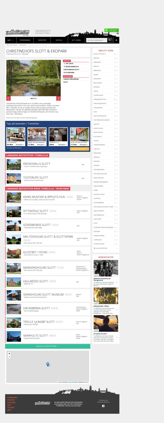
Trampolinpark (99, 236)
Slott (96, 223)
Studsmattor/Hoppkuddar (103, 227)
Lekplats (97, 149)
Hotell (59, 40)
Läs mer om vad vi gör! (73, 406)
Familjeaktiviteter (100, 99)
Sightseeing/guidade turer (103, 207)
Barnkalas (97, 70)
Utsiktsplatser (99, 244)
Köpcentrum (98, 132)
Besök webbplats (72, 67)
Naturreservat (99, 170)
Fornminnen (98, 108)
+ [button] (9, 353)
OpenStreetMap (73, 382)
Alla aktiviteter (101, 248)
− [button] (9, 356)
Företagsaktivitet (100, 103)
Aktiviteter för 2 (100, 54)
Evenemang (25, 40)
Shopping (97, 198)
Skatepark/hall (99, 215)
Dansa (96, 91)
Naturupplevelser (100, 174)
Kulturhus (98, 137)
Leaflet (59, 382)
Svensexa (97, 231)
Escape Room (98, 95)
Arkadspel (97, 62)
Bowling (97, 87)
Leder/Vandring (99, 145)
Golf (95, 112)
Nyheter (42, 40)
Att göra (76, 40)
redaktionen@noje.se (103, 402)
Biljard (96, 75)
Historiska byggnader (102, 120)
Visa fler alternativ (78, 149)
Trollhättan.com (11, 45)
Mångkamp (97, 153)
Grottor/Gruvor (100, 116)
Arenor (96, 58)
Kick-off (96, 124)
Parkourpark (98, 186)
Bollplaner (98, 83)
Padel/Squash (99, 178)
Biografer (97, 79)
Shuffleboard (99, 203)
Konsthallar (98, 128)
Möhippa (97, 161)
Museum (96, 165)
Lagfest (96, 141)
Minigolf (97, 157)
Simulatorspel (99, 211)
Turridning (98, 240)
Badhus (96, 66)
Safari (96, 190)
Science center (99, 194)
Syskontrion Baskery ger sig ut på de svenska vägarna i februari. (104, 284)
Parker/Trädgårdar (101, 182)
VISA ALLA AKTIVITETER (46, 346)
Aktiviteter (22, 45)
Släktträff (97, 219)
